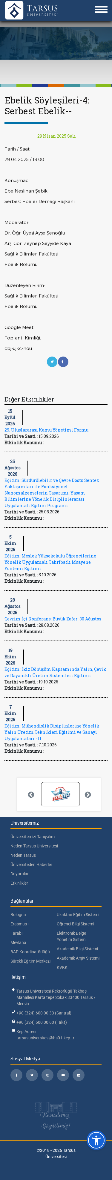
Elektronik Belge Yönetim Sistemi (71, 936)
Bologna (18, 914)
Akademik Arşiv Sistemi (78, 958)
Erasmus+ (19, 924)
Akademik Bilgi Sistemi (77, 948)
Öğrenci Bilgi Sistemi (75, 924)
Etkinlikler (19, 883)
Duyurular (19, 874)
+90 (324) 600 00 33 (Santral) (43, 1013)
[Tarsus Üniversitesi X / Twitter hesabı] (32, 1075)
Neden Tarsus (23, 855)
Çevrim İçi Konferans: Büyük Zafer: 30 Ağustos (52, 619)
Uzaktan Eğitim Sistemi (78, 914)
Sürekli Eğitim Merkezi (30, 961)
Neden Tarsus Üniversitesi (34, 846)
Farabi (16, 933)
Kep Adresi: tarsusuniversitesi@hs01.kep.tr (45, 1035)
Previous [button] (30, 794)
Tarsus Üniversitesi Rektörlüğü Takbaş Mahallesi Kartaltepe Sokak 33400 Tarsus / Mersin (56, 997)
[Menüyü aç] (101, 9)
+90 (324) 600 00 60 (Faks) (41, 1022)
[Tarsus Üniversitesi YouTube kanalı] (63, 1075)
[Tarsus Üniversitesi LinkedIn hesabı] (79, 1075)
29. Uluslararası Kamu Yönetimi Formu (46, 430)
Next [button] (87, 794)
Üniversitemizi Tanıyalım (32, 836)
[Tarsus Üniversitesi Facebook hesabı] (16, 1075)
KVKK (62, 967)
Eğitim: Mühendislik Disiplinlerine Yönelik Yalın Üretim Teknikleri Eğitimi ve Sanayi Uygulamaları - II (51, 732)
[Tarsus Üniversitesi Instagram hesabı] (47, 1075)
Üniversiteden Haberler (31, 864)
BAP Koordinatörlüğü (30, 951)
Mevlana (18, 942)
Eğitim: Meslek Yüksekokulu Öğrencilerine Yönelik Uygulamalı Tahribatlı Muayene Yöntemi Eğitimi (50, 562)
